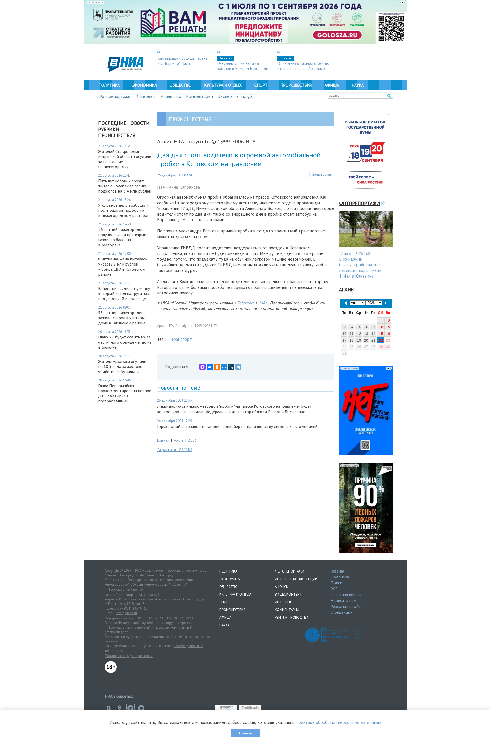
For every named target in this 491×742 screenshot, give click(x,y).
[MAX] (202, 367)
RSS (334, 588)
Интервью (145, 96)
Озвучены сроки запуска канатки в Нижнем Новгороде (242, 66)
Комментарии (199, 96)
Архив (178, 440)
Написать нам (343, 600)
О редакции (341, 612)
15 (381, 334)
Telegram (245, 303)
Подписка (340, 576)
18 (351, 340)
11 (351, 334)
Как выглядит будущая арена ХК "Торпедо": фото (182, 61)
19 (359, 340)
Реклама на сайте (347, 606)
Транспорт (181, 339)
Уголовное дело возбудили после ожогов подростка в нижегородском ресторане (124, 210)
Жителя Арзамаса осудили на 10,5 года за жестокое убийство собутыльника (122, 366)
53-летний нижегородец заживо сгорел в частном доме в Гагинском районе (122, 317)
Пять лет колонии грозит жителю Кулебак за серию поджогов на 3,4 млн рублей (124, 186)
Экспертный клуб (235, 96)
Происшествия (296, 85)
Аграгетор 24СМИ (174, 449)
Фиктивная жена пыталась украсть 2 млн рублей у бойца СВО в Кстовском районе (122, 266)
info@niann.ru (126, 613)
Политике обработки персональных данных (338, 722)
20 (366, 340)
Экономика (144, 85)
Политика (109, 85)
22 (381, 340)
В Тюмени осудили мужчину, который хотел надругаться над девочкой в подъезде (124, 293)
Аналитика (171, 96)
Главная (163, 440)
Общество (180, 85)
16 (388, 334)
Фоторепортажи (114, 96)
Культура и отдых (223, 85)
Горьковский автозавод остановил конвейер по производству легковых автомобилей (237, 426)
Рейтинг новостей (291, 617)
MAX (263, 303)
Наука (358, 85)
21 (373, 340)
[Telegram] (238, 367)
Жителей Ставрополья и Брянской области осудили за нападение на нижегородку (124, 159)
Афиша (332, 85)
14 (373, 334)
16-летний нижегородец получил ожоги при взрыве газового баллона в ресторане (123, 237)
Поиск (336, 582)
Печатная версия (346, 594)
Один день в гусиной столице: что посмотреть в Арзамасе (303, 66)
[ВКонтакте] (210, 367)
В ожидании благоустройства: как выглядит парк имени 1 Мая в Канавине (360, 267)
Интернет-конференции (296, 579)
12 (359, 334)
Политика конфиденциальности (129, 655)
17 (344, 340)
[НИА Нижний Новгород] (125, 70)
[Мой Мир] (224, 367)
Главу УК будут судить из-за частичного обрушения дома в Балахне (124, 342)
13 (366, 334)
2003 (192, 440)
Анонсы (282, 586)
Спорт (260, 85)
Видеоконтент (288, 594)
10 (344, 334)
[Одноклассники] (217, 367)
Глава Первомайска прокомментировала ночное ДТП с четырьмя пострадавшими (124, 393)
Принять (245, 733)
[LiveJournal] (231, 367)
